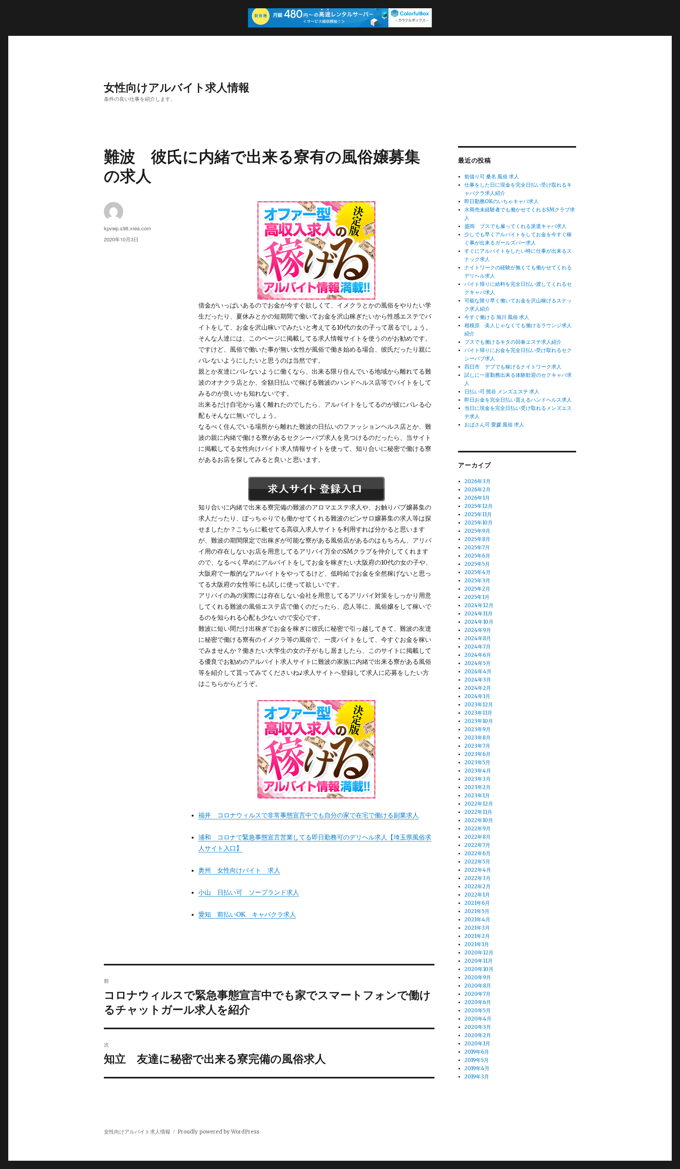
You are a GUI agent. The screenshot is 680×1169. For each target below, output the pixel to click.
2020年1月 (477, 1043)
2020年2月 (477, 1035)
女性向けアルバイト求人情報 (176, 87)
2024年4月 (478, 671)
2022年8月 (477, 837)
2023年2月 (477, 787)
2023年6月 (477, 754)
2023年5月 (477, 762)
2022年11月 (478, 812)
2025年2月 (477, 588)
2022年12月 (478, 803)
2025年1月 (477, 597)
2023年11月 (478, 713)
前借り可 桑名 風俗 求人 (491, 176)
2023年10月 (478, 721)
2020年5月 (477, 1010)
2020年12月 (478, 952)
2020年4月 (478, 1018)
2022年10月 (478, 820)
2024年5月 (477, 663)
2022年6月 (477, 853)
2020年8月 (477, 985)
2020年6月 (477, 1002)
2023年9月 (477, 729)
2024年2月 (477, 688)
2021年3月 (477, 927)
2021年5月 (477, 911)
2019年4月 (477, 1068)
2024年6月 (477, 655)
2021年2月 (477, 936)
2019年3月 (476, 1076)
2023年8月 (477, 737)
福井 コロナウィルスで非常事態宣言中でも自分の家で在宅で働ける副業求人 (308, 815)
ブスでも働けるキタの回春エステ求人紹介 (513, 342)
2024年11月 (478, 613)
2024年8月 (477, 638)
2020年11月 (478, 961)
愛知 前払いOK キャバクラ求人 (247, 914)
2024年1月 (477, 696)
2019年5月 (476, 1060)
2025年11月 (478, 514)
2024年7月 (477, 646)
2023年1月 (477, 795)
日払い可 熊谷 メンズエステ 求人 (502, 391)
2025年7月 (477, 547)
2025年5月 (477, 564)
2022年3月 (477, 878)
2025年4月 (477, 572)
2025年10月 (478, 522)
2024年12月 (478, 605)
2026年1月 (477, 498)
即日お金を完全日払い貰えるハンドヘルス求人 (518, 399)
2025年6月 (477, 555)
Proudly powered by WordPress (218, 1131)
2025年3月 (477, 580)
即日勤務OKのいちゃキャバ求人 (501, 201)
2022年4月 (477, 870)
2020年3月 (477, 1027)
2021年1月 (476, 944)
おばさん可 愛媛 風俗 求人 (494, 424)
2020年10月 (478, 969)
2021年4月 (477, 919)
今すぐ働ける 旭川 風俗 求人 (496, 317)
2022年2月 (477, 886)
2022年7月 (477, 845)
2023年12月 (478, 704)
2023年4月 (477, 770)
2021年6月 (477, 903)
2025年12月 (478, 506)
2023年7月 (477, 746)
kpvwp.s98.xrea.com (127, 228)
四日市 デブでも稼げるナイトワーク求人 (513, 366)
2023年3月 (477, 779)
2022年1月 (477, 894)
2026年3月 (477, 481)
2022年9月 (477, 828)
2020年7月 (477, 994)
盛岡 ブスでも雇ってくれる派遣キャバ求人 (515, 226)
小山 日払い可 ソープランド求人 (248, 892)
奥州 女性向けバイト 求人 (239, 870)
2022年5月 (477, 861)
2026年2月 (477, 489)
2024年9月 (477, 630)
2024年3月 (477, 679)
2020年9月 (477, 977)
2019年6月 (476, 1052)
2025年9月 (477, 531)
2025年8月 (477, 539)
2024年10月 (478, 622)
